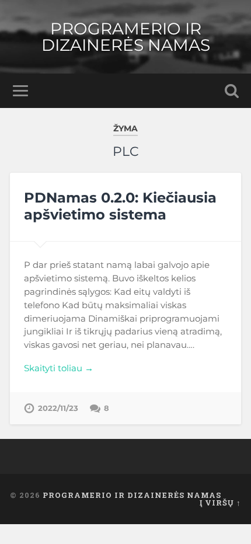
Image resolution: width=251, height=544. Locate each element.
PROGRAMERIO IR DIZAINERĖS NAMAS (125, 37)
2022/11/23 (58, 408)
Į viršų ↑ (220, 502)
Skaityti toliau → (58, 368)
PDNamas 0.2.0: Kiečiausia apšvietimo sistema (120, 206)
